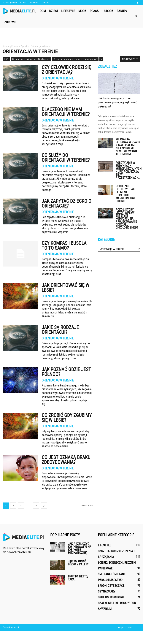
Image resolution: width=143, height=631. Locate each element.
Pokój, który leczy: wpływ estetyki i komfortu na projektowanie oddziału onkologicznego (127, 218)
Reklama (33, 2)
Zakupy (122, 11)
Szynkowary (106, 591)
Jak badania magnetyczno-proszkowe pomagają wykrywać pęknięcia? (117, 102)
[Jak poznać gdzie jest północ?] (20, 380)
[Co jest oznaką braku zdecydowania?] (20, 468)
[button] (135, 16)
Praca (94, 11)
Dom (43, 11)
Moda (82, 11)
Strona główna (10, 2)
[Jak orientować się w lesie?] (20, 296)
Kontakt (45, 2)
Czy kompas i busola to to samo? (64, 245)
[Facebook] (137, 2)
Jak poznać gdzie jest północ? (66, 372)
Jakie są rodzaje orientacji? (60, 329)
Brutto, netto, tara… (78, 578)
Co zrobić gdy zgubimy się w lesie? (67, 417)
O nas (23, 2)
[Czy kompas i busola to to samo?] (20, 254)
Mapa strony (124, 627)
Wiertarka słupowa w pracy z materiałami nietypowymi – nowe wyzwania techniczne (128, 146)
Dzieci (53, 11)
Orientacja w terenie (58, 78)
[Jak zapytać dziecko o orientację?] (20, 211)
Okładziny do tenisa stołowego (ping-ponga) (75, 59)
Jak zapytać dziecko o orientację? (66, 203)
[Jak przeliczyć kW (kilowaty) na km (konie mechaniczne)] (57, 547)
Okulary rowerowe (111, 597)
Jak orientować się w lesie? (65, 287)
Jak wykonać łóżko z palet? (78, 562)
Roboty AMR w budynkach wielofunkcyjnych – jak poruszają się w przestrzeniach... (129, 170)
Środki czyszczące (111, 585)
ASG (6, 59)
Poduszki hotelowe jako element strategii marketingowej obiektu (126, 193)
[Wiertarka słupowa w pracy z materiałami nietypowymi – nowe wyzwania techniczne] (105, 143)
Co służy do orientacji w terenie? (66, 157)
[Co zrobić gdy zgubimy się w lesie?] (20, 426)
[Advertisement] (71, 35)
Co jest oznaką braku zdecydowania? (66, 459)
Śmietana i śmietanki (112, 574)
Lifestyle (68, 11)
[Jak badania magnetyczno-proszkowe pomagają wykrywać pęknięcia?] (119, 83)
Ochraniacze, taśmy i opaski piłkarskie (31, 59)
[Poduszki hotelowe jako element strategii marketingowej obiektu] (105, 190)
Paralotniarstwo (110, 580)
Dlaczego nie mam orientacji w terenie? (66, 112)
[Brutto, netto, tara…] (57, 580)
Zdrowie (10, 22)
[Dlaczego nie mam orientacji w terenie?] (20, 120)
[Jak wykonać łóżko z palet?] (57, 565)
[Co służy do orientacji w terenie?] (20, 166)
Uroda (108, 11)
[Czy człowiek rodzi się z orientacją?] (20, 78)
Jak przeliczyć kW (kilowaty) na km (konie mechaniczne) (79, 548)
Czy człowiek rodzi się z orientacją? (66, 69)
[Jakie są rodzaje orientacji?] (20, 338)
